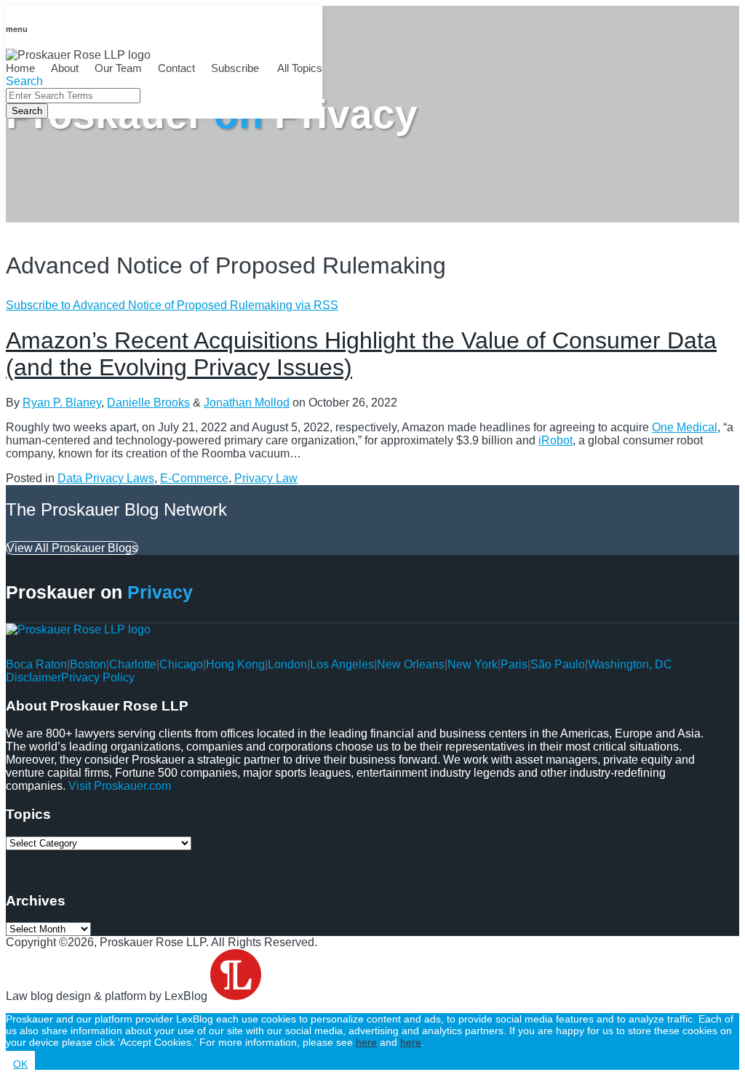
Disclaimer (33, 677)
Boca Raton (36, 664)
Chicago (181, 664)
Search (27, 110)
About (65, 68)
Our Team (118, 68)
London (287, 664)
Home (20, 68)
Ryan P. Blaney (62, 402)
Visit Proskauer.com (119, 786)
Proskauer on (99, 592)
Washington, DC (630, 664)
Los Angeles (342, 664)
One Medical (684, 427)
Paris (514, 664)
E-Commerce (194, 478)
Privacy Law (266, 478)
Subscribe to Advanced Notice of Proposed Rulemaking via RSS (172, 305)
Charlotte (132, 664)
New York (472, 664)
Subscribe (235, 68)
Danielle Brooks (148, 402)
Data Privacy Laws (105, 478)
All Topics (298, 68)
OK (20, 1064)
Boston (88, 664)
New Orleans (411, 664)
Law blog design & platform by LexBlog (108, 996)
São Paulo (557, 664)
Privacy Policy (98, 677)
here (366, 1042)
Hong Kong (235, 664)
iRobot (555, 440)
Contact (176, 68)
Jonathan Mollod (247, 402)
